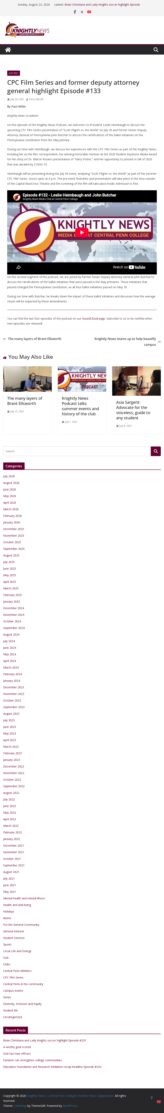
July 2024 (9, 641)
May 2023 (9, 733)
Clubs (6, 964)
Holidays (8, 911)
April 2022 (9, 819)
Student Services (14, 938)
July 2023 (9, 720)
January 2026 (11, 522)
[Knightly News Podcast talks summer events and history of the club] (82, 369)
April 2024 (9, 661)
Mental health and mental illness (24, 898)
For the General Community (21, 925)
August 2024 (11, 634)
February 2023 (12, 753)
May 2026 (9, 496)
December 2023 (13, 687)
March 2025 (11, 588)
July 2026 (9, 476)
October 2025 (12, 542)
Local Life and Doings (17, 951)
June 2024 (9, 648)
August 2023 (11, 713)
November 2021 (13, 852)
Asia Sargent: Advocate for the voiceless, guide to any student (133, 410)
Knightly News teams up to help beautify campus (125, 342)
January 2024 (11, 681)
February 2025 (12, 595)
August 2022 (11, 793)
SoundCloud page (93, 318)
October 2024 (12, 621)
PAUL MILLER (36, 99)
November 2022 (13, 773)
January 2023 (11, 760)
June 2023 (9, 727)
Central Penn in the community (23, 984)
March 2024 (11, 667)
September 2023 (14, 707)
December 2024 (13, 608)
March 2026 (11, 509)
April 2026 (9, 502)
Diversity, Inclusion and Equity (22, 1004)
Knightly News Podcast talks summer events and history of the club (80, 406)
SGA (6, 958)
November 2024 (13, 615)
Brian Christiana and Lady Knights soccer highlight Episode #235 (44, 1040)
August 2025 (11, 555)
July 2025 (9, 562)
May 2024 (9, 654)
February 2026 (12, 516)
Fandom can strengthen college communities (32, 1060)
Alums (7, 918)
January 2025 (11, 601)
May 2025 (9, 575)
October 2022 (12, 779)
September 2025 (14, 549)
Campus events (13, 990)
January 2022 (11, 839)
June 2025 (9, 568)
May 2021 (9, 892)
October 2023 (12, 700)
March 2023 (11, 746)
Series (7, 997)
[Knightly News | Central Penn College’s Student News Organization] (8, 50)
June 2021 (9, 885)
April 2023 (9, 740)
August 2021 (11, 872)
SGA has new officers (17, 1053)
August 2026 (11, 483)
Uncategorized (12, 1017)
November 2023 (13, 694)
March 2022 (11, 826)
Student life (10, 1010)
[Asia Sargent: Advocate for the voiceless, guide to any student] (136, 369)
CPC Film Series (13, 977)
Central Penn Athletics (17, 971)
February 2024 (12, 674)
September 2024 (14, 628)
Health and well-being (17, 905)
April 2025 (9, 582)
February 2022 (12, 832)
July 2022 (9, 799)
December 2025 (13, 529)
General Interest (13, 931)
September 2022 (14, 786)
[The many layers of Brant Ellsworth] (27, 369)
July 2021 (13, 73)
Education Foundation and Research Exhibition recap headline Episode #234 (52, 1067)
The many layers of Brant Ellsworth (34, 339)
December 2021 (13, 845)
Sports (7, 944)
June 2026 (9, 489)
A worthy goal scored (17, 1047)
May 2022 (9, 812)
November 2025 (13, 535)
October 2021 (12, 859)
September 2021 (14, 865)
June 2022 (9, 806)
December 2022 (13, 766)
